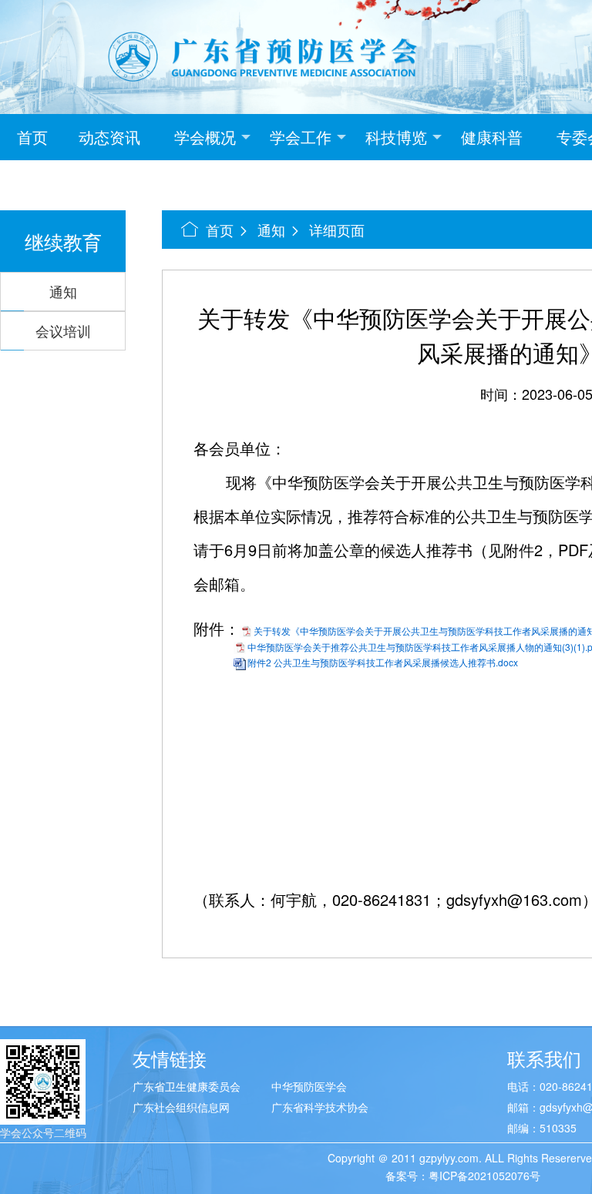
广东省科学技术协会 (319, 1107)
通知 (63, 291)
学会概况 (205, 137)
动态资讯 (109, 137)
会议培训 (63, 330)
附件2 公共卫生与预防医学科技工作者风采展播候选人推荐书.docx (382, 662)
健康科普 (492, 137)
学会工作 (300, 137)
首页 (32, 137)
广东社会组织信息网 (181, 1107)
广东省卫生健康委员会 (186, 1086)
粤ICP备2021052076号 (484, 1175)
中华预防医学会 (309, 1086)
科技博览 (396, 137)
